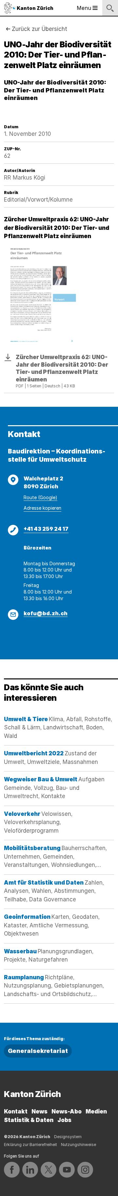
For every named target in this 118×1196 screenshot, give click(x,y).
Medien (96, 1111)
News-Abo (66, 1111)
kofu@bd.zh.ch (46, 613)
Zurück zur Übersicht (39, 29)
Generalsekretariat (38, 1050)
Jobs (64, 1120)
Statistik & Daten (28, 1120)
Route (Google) (40, 497)
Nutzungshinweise (78, 1144)
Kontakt (16, 1111)
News (39, 1111)
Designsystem (68, 1136)
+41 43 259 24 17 (46, 528)
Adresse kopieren (42, 508)
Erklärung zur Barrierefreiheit (30, 1144)
